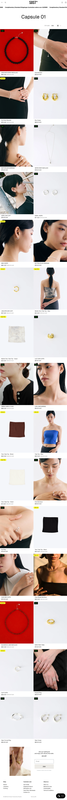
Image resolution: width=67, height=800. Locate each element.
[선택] (30, 116)
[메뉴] (2, 2)
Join (44, 766)
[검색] (5, 2)
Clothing (5, 788)
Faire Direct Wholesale (29, 790)
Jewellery (5, 786)
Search (5, 784)
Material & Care (48, 786)
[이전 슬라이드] (2, 50)
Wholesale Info (27, 788)
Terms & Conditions (49, 790)
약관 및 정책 (33, 796)
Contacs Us (26, 792)
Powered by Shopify (17, 796)
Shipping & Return (28, 786)
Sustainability (47, 788)
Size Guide (26, 784)
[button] (53, 25)
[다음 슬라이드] (31, 50)
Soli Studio (9, 796)
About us (46, 784)
